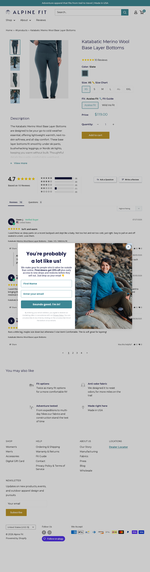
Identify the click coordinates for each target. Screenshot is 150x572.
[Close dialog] (128, 246)
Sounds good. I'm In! (46, 304)
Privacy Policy (58, 315)
